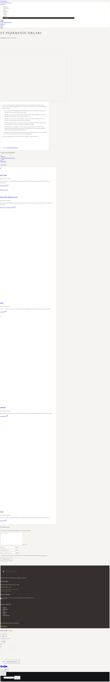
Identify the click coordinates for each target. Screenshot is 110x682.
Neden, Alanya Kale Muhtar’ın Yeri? (7, 157)
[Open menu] (1, 26)
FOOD (12, 147)
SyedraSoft (22, 623)
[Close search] (3, 674)
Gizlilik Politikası (6, 615)
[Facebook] (1, 626)
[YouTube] (6, 626)
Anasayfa (5, 6)
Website (17, 553)
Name (17, 547)
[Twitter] (3, 626)
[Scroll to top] (1, 642)
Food (1, 28)
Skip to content (3, 1)
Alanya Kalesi (3, 161)
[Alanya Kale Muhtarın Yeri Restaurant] (6, 4)
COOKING (9, 147)
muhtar (3, 37)
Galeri (4, 13)
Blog (3, 661)
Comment (25, 544)
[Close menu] (0, 644)
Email (17, 550)
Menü (4, 9)
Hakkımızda (6, 8)
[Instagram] (5, 626)
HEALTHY (16, 147)
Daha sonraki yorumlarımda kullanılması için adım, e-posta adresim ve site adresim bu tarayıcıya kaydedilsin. (25, 555)
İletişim (5, 14)
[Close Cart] (3, 635)
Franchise (5, 11)
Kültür (6, 18)
